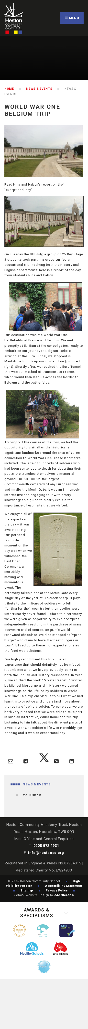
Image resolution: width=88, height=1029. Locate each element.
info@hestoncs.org (46, 853)
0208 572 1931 (46, 846)
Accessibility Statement (63, 886)
